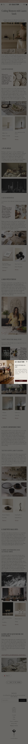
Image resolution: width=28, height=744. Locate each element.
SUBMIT (21, 380)
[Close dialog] (26, 361)
